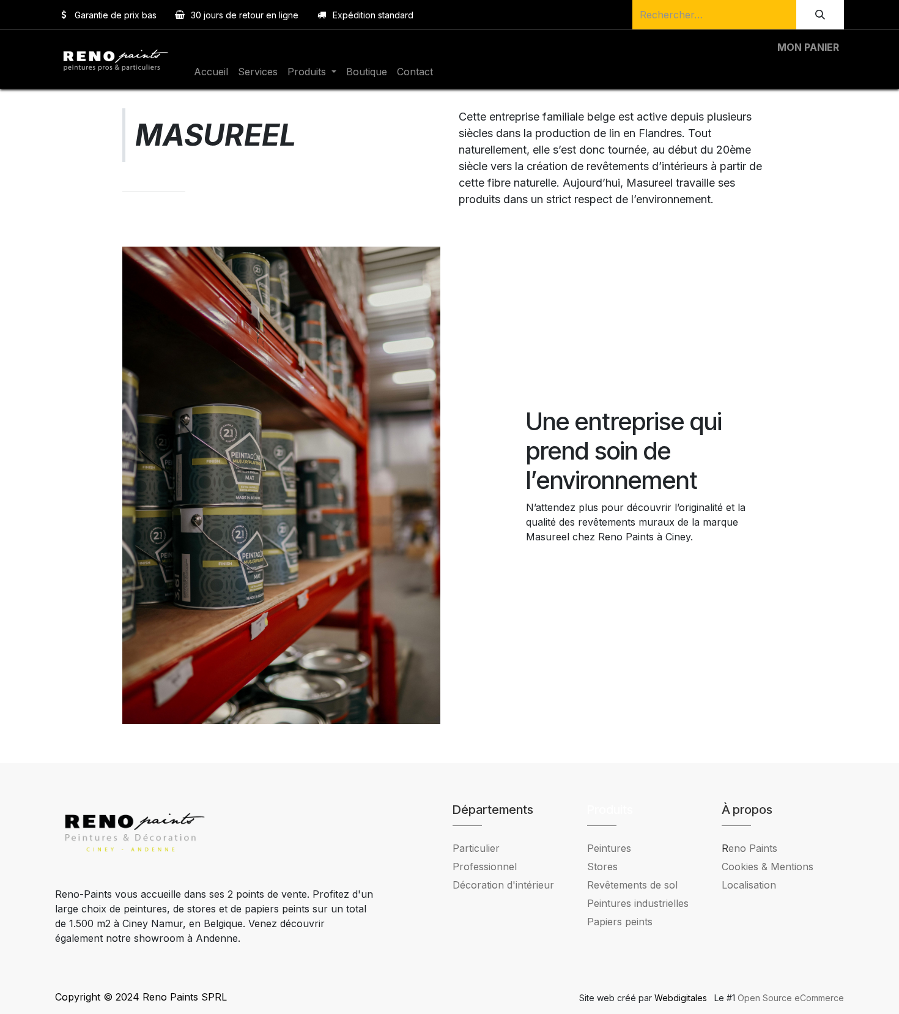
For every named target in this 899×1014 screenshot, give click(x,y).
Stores (602, 866)
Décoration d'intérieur (503, 885)
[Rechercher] (820, 14)
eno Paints (749, 848)
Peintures (609, 848)
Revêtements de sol (632, 885)
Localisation (749, 885)
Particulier (476, 848)
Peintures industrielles (642, 903)
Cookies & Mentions (767, 866)
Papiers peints (620, 921)
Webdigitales (681, 998)
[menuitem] (211, 71)
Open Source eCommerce (791, 998)
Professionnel (485, 866)
